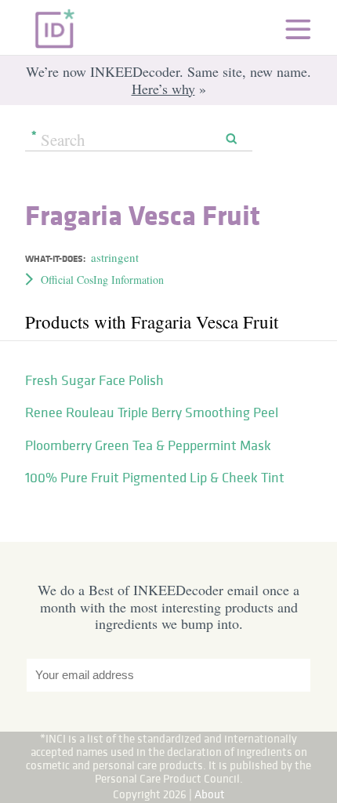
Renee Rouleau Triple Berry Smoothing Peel (151, 412)
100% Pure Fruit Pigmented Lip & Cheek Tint (154, 477)
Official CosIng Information (102, 279)
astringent (115, 257)
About (209, 794)
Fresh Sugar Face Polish (94, 380)
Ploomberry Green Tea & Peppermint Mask (148, 445)
